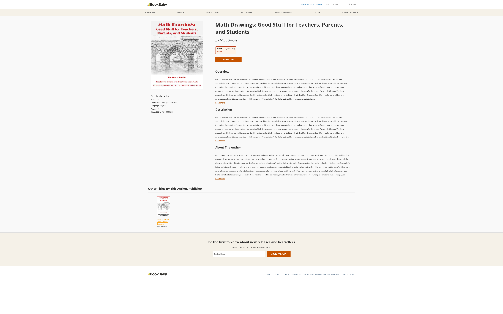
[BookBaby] (159, 4)
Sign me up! (279, 254)
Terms (276, 274)
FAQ (268, 274)
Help (327, 4)
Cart (343, 4)
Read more (220, 103)
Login (335, 4)
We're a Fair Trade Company (311, 4)
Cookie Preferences (291, 274)
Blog (317, 12)
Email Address (219, 254)
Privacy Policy (349, 274)
